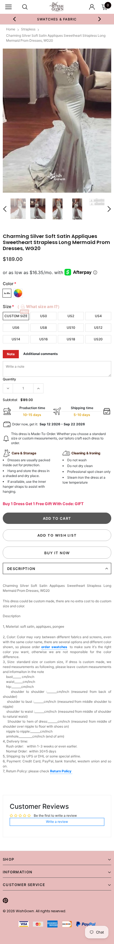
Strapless (28, 29)
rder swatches (55, 647)
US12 (98, 327)
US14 (16, 339)
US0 (43, 316)
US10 (71, 327)
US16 (43, 339)
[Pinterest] (5, 900)
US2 (71, 316)
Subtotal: (10, 399)
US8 (43, 327)
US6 (15, 327)
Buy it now (57, 553)
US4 (98, 316)
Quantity (9, 379)
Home (10, 29)
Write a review (57, 822)
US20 (98, 339)
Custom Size (15, 316)
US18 (71, 339)
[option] (57, 19)
